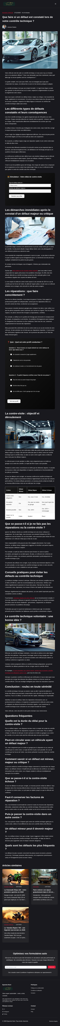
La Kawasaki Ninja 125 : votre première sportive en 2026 (15, 891)
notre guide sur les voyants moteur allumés (25, 270)
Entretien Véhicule (7, 12)
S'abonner (51, 967)
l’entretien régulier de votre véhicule (24, 598)
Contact (33, 1009)
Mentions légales (53, 1021)
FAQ (32, 1011)
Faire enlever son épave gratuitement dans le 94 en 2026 (43, 891)
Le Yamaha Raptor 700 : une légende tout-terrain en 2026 (14, 929)
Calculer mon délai (16, 196)
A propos (33, 993)
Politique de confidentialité (37, 988)
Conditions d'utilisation (36, 990)
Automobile (36, 886)
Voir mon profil (14, 401)
